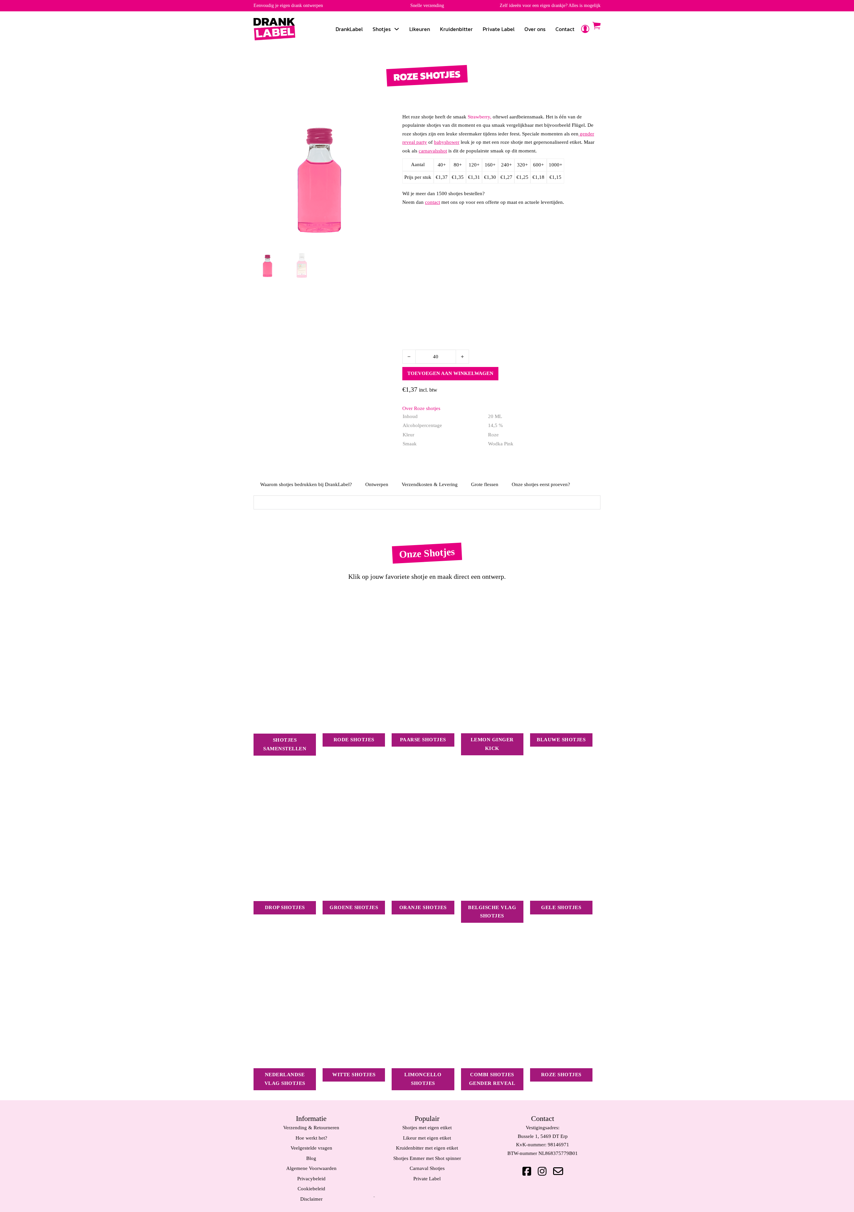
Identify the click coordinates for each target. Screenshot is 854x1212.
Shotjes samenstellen (284, 744)
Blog (311, 1158)
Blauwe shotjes (561, 739)
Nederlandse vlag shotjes (285, 1079)
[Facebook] (526, 1171)
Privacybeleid (311, 1178)
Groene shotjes (354, 907)
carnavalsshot (433, 150)
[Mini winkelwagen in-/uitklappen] (596, 26)
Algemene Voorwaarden (311, 1168)
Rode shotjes (354, 739)
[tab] (306, 485)
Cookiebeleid (311, 1188)
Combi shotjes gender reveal (492, 1079)
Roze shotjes (561, 1074)
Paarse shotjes (423, 739)
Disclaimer (311, 1199)
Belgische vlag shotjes (492, 912)
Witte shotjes (354, 1074)
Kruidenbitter (456, 29)
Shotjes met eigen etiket (427, 1127)
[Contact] (558, 1171)
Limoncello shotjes (422, 1079)
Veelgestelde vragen (311, 1148)
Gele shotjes (561, 907)
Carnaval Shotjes (427, 1168)
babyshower (446, 142)
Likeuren (419, 29)
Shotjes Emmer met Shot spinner (427, 1158)
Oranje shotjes (423, 907)
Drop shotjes (285, 907)
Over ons (534, 29)
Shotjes (382, 29)
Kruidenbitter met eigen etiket (427, 1148)
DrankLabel (349, 29)
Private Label (498, 29)
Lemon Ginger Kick (492, 744)
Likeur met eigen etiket (427, 1138)
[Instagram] (542, 1171)
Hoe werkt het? (311, 1138)
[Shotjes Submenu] (396, 29)
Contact (564, 29)
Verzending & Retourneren (311, 1127)
